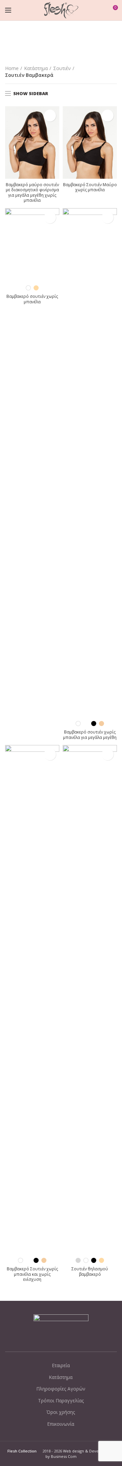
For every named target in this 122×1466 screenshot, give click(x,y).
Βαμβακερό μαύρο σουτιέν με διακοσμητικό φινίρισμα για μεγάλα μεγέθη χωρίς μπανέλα (32, 192)
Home (12, 68)
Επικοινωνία (60, 1424)
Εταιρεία (61, 1365)
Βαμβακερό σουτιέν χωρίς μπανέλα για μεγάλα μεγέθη (90, 734)
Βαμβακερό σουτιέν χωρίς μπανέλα (32, 299)
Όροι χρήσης (60, 1412)
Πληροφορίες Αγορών (60, 1388)
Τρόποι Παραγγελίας (61, 1400)
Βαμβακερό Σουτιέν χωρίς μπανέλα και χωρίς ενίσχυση (32, 1274)
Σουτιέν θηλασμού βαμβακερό (90, 1271)
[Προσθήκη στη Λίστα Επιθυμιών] (50, 116)
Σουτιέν (62, 68)
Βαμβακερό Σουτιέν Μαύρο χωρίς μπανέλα (90, 187)
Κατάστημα (36, 68)
